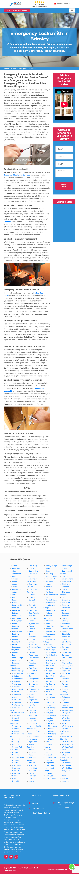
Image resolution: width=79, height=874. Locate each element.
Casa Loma (16, 700)
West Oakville (67, 742)
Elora (31, 631)
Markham (49, 592)
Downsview (33, 571)
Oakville (48, 681)
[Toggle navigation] (72, 10)
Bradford (15, 634)
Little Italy (49, 574)
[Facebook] (6, 857)
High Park (33, 721)
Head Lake (33, 715)
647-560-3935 (38, 808)
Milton (47, 623)
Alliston (15, 576)
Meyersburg (50, 610)
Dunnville (32, 605)
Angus (14, 581)
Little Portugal (51, 576)
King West (33, 768)
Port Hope (49, 731)
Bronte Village (17, 658)
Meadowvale (50, 602)
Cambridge (16, 684)
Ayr (13, 597)
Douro (31, 568)
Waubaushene (67, 726)
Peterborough (50, 715)
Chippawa (16, 715)
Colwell (15, 749)
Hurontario (33, 739)
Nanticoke (49, 658)
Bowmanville (17, 631)
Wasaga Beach (67, 713)
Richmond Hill (50, 757)
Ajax (14, 571)
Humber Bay (33, 723)
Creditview (16, 765)
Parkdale (48, 705)
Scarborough (50, 778)
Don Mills (15, 781)
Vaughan (65, 705)
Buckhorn (16, 660)
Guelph (31, 697)
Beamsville (16, 608)
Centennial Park (18, 705)
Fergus (31, 660)
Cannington (16, 694)
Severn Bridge (67, 579)
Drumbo (32, 595)
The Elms (65, 660)
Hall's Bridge (34, 702)
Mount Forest (50, 647)
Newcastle (49, 665)
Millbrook (49, 621)
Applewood (16, 589)
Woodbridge (67, 768)
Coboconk (16, 739)
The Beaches (67, 658)
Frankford (33, 673)
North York (49, 676)
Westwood (66, 752)
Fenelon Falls (34, 658)
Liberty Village (51, 566)
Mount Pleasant (51, 652)
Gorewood (33, 686)
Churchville (16, 726)
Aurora (14, 595)
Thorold (65, 681)
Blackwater (16, 618)
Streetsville (66, 642)
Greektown (33, 692)
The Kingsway (67, 665)
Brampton (16, 639)
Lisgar (47, 571)
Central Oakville (18, 713)
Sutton (64, 650)
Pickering (49, 718)
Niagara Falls (50, 673)
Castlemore (16, 702)
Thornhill (65, 679)
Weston (65, 749)
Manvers (48, 587)
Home (6, 69)
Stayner (65, 618)
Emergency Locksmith (27, 69)
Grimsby (32, 694)
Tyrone (64, 700)
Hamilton (32, 705)
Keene (31, 755)
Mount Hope (50, 650)
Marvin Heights (51, 600)
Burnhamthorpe (18, 671)
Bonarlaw (15, 626)
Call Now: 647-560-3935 (17, 10)
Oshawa (48, 694)
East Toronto (34, 613)
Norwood (49, 679)
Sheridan (65, 587)
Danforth (15, 771)
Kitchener (32, 771)
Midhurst (48, 613)
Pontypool (49, 721)
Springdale (66, 613)
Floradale (32, 663)
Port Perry (49, 736)
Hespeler (32, 718)
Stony (64, 631)
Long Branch (50, 579)
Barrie (14, 602)
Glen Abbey (33, 681)
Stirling (65, 621)
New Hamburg (51, 660)
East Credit (33, 610)
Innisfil (31, 749)
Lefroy (31, 781)
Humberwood (34, 736)
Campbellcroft (17, 689)
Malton (48, 584)
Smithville (66, 602)
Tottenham (66, 686)
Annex (14, 584)
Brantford (16, 642)
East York (32, 616)
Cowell (15, 763)
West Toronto (67, 744)
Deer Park (16, 773)
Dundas (32, 602)
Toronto (65, 684)
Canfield (15, 692)
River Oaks (49, 765)
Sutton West (67, 652)
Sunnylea (65, 647)
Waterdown (66, 718)
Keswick (32, 763)
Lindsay (48, 568)
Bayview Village (18, 605)
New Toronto (50, 663)
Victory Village (68, 710)
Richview (48, 760)
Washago (65, 715)
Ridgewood (49, 763)
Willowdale (66, 763)
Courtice (15, 760)
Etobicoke (33, 644)
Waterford (66, 721)
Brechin (15, 644)
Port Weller (49, 739)
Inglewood (33, 742)
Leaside (32, 778)
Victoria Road (67, 708)
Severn (64, 576)
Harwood (32, 708)
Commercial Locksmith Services (17, 175)
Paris (47, 700)
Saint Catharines (51, 776)
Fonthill (31, 665)
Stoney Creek (67, 629)
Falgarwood (33, 655)
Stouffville (66, 634)
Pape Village (50, 697)
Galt (30, 676)
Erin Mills (32, 637)
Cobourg (15, 742)
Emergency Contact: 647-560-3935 (62, 869)
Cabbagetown (17, 673)
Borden (15, 629)
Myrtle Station (51, 655)
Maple (47, 589)
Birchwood (16, 616)
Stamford (65, 616)
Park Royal (49, 702)
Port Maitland (50, 734)
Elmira (31, 626)
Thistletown (66, 668)
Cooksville (16, 755)
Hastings (32, 710)
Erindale (32, 639)
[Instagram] (16, 857)
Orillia (47, 692)
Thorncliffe (66, 671)
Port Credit (49, 723)
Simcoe (65, 597)
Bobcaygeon (17, 621)
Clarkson (15, 731)
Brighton (15, 650)
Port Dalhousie (51, 726)
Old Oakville (50, 684)
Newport (48, 671)
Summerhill (66, 644)
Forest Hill (33, 671)
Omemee (48, 686)
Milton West (50, 626)
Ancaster (15, 579)
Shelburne (66, 584)
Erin (30, 634)
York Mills (66, 778)
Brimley (14, 69)
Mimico (48, 629)
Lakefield (32, 773)
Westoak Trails (67, 747)
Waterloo (65, 723)
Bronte (14, 655)
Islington (32, 752)
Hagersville (33, 700)
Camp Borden (17, 686)
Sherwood (66, 589)
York (64, 776)
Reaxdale (49, 755)
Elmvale (32, 629)
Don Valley (33, 566)
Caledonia (16, 681)
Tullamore (66, 697)
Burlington (16, 668)
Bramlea (15, 637)
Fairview (32, 652)
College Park (17, 747)
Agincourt (16, 568)
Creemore (16, 768)
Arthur (14, 592)
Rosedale (49, 773)
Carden (15, 697)
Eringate (32, 642)
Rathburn (48, 752)
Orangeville (49, 689)
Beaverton (16, 610)
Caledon (15, 676)
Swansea (65, 655)
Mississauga (50, 631)
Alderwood (16, 574)
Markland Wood (51, 595)
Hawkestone (34, 713)
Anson (14, 587)
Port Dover (49, 729)
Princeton (49, 749)
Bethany (15, 613)
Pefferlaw (49, 710)
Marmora (48, 597)
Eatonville (33, 618)
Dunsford (32, 608)
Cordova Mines (18, 757)
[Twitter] (11, 857)
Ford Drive (33, 668)
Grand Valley (34, 689)
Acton (14, 566)
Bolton (14, 623)
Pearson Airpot (51, 708)
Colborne (15, 744)
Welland (65, 729)
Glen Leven (33, 684)
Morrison (48, 644)
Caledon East (17, 679)
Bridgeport (16, 647)
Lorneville (49, 581)
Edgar (31, 621)
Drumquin (32, 597)
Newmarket (49, 668)
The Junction (67, 663)
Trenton (65, 689)
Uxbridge (65, 702)
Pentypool (49, 713)
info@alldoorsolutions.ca (42, 813)
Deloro (14, 776)
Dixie (14, 778)
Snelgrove (66, 605)
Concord (15, 752)
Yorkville (65, 781)
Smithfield (66, 600)
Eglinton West (34, 623)
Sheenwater (66, 581)
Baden (14, 600)
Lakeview (32, 776)
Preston (48, 742)
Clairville (15, 729)
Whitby (65, 755)
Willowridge (66, 765)
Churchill (15, 718)
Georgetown (34, 679)
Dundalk (32, 600)
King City (32, 765)
